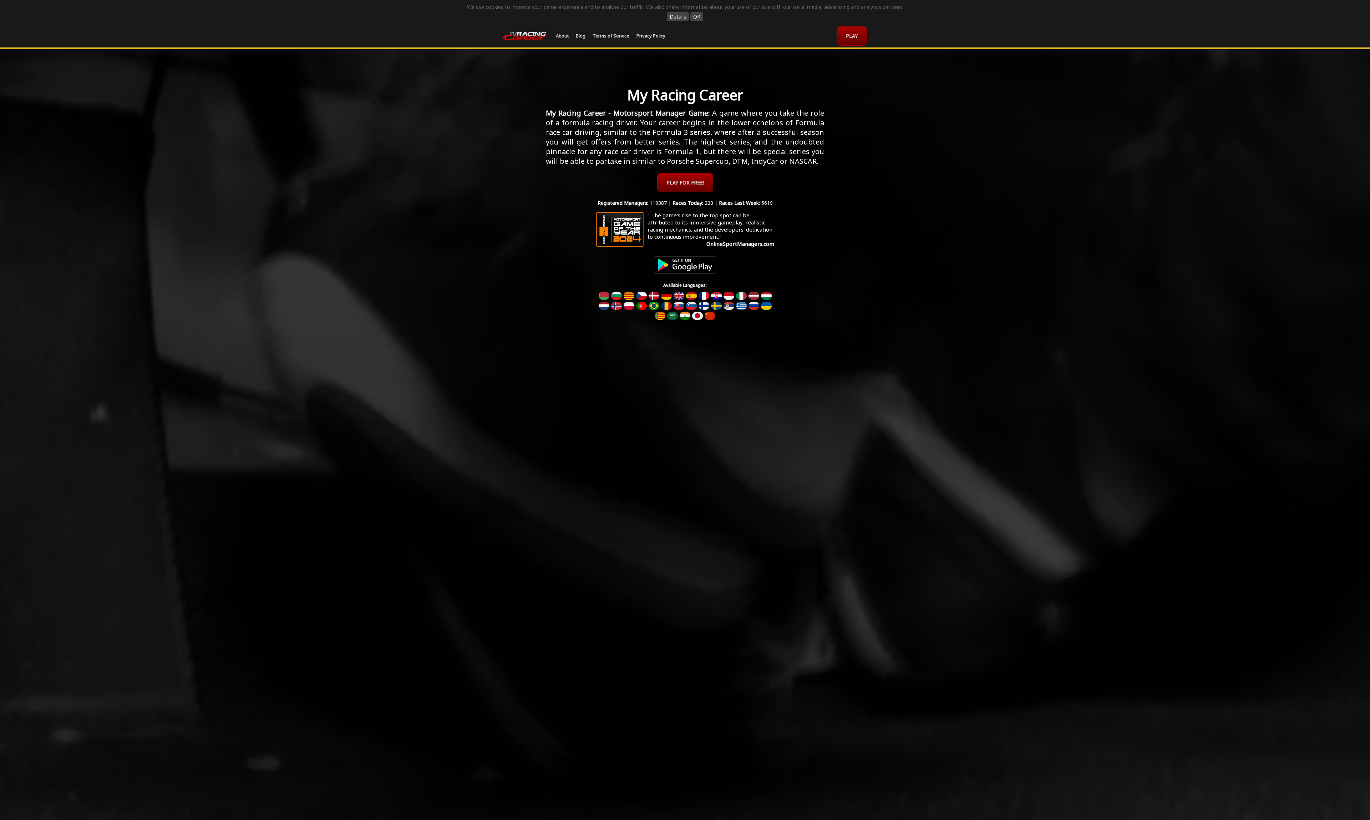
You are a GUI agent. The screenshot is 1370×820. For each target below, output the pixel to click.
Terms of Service (611, 35)
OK (696, 16)
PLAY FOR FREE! (685, 182)
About (562, 35)
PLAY (852, 35)
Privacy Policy (650, 35)
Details (678, 16)
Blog (580, 35)
